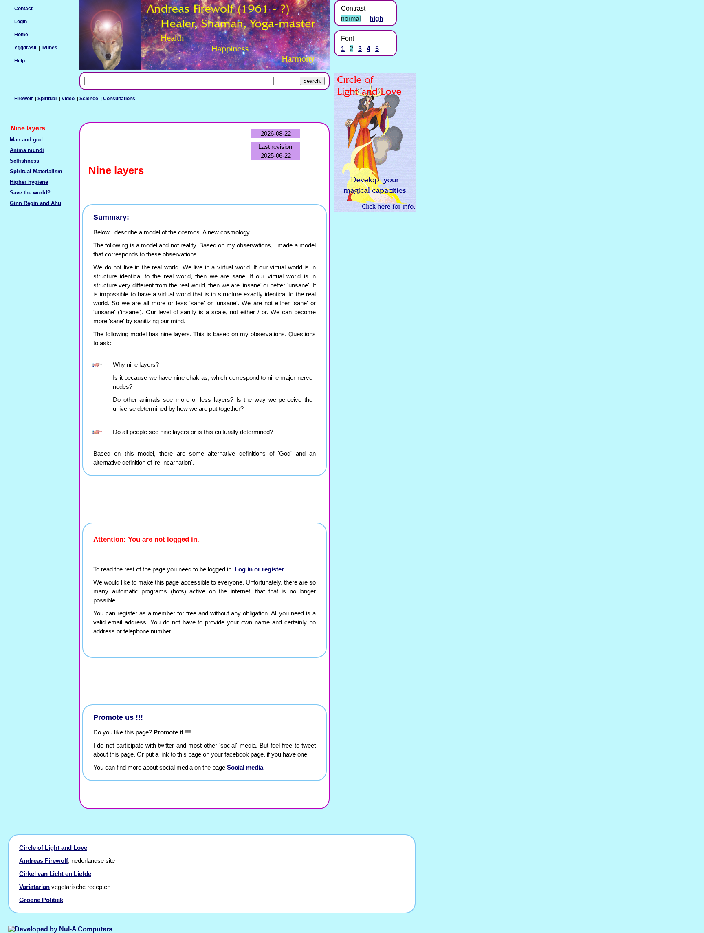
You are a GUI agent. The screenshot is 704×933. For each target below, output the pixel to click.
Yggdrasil (25, 48)
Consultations (119, 98)
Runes (49, 48)
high (376, 18)
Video (68, 98)
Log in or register (259, 569)
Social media (245, 767)
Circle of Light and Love (53, 848)
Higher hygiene (29, 182)
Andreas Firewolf (43, 861)
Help (19, 61)
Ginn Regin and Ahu (35, 203)
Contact (23, 8)
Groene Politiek (41, 900)
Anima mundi (27, 150)
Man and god (26, 140)
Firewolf (23, 98)
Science (88, 98)
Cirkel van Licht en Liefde (55, 874)
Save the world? (30, 193)
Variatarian (34, 887)
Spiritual (47, 98)
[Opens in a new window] (375, 209)
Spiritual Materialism (36, 171)
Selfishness (24, 161)
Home (21, 34)
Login (20, 21)
